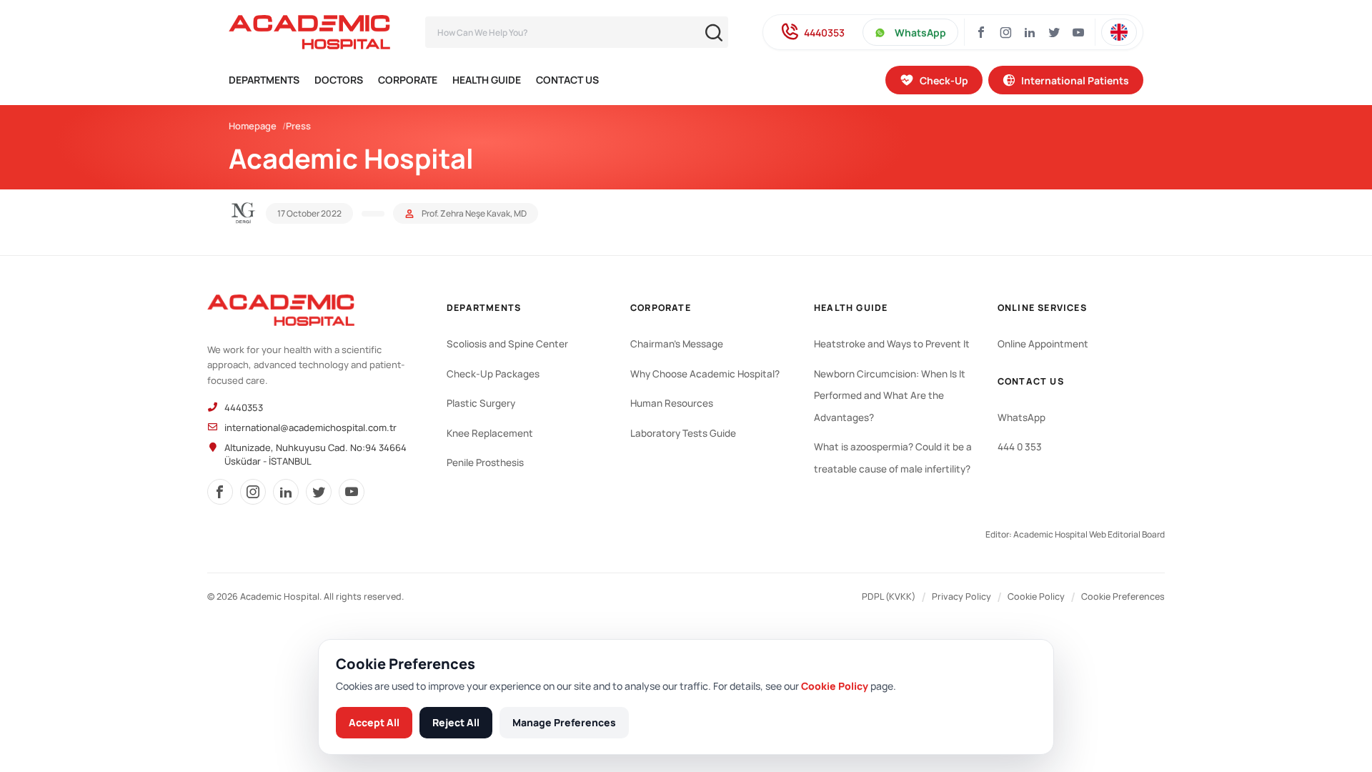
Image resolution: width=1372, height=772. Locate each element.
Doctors (338, 79)
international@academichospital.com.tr (310, 427)
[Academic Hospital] (280, 310)
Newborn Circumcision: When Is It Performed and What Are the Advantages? (889, 395)
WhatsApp (920, 32)
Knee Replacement (490, 433)
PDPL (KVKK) (888, 596)
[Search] (714, 32)
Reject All (455, 722)
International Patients (1075, 80)
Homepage (253, 125)
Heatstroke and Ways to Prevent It (892, 343)
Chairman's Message (676, 343)
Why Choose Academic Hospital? (705, 373)
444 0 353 (1020, 446)
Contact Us (567, 79)
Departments (264, 79)
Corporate (407, 79)
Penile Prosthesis (485, 462)
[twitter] (319, 492)
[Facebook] (981, 32)
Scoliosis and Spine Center (507, 343)
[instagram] (253, 492)
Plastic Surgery (481, 403)
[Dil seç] (1119, 32)
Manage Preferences (564, 722)
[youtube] (351, 492)
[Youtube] (1078, 32)
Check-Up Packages (493, 373)
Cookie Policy (1036, 596)
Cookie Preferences (1123, 596)
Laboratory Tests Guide (683, 433)
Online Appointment (1043, 343)
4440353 (824, 32)
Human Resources (671, 403)
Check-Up (944, 80)
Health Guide (486, 79)
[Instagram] (1005, 32)
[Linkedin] (1029, 32)
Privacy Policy (961, 596)
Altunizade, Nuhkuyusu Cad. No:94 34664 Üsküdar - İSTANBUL (315, 454)
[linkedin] (286, 492)
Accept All (374, 722)
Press (298, 125)
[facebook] (220, 492)
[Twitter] (1054, 32)
